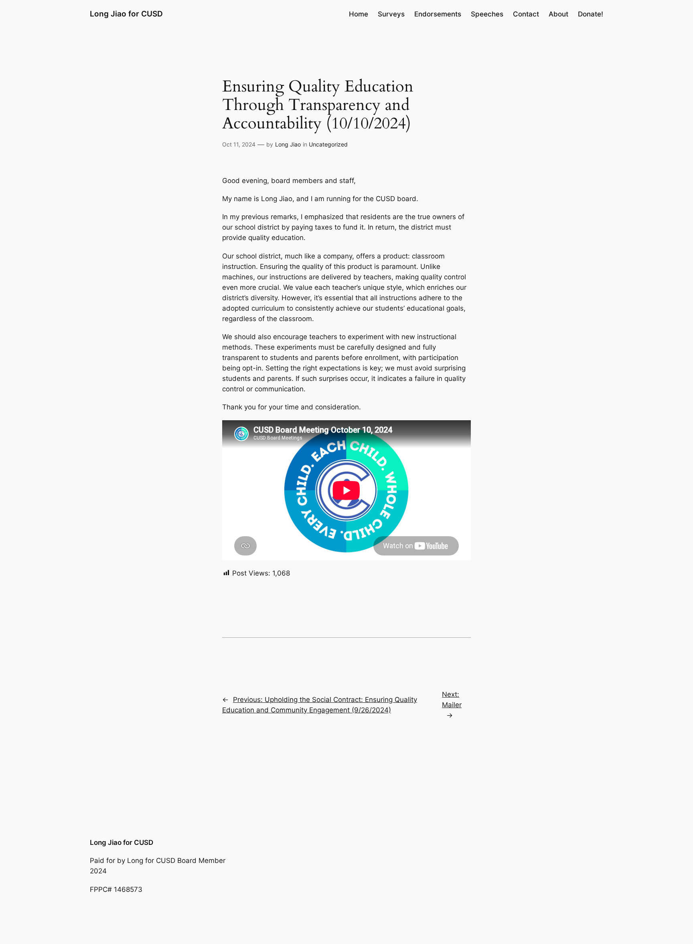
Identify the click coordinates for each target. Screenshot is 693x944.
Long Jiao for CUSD (126, 13)
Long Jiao (288, 144)
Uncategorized (328, 144)
